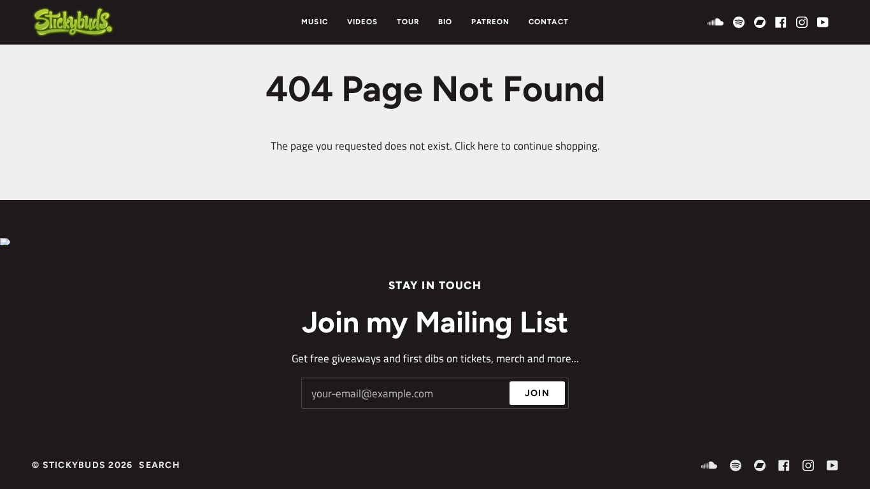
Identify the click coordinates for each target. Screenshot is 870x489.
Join (537, 392)
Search (159, 465)
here (488, 146)
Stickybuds (74, 465)
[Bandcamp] (760, 22)
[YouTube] (823, 22)
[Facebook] (781, 22)
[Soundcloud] (716, 22)
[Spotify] (739, 22)
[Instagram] (802, 22)
